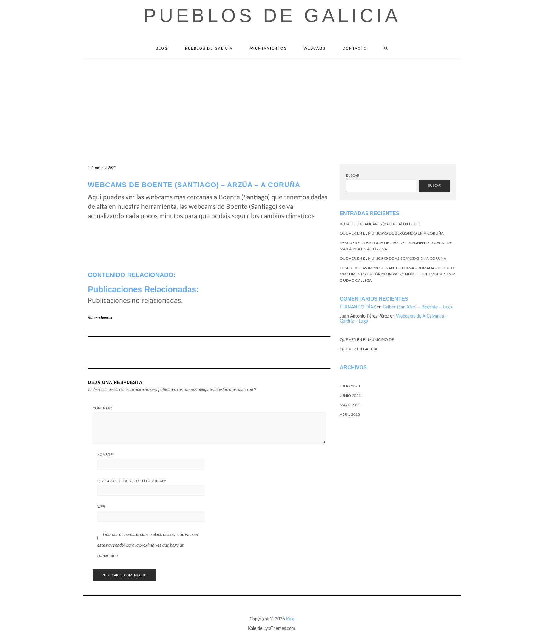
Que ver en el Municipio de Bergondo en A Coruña (392, 233)
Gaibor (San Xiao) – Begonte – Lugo (417, 307)
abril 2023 (350, 414)
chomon (105, 318)
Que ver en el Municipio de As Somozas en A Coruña (393, 258)
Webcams (315, 48)
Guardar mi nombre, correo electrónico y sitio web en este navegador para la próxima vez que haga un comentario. (147, 545)
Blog (162, 48)
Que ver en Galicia (358, 349)
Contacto (355, 48)
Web (101, 506)
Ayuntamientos (268, 48)
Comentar (102, 408)
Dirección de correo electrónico (131, 481)
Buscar (352, 175)
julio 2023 (350, 386)
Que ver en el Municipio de (367, 340)
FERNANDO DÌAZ (358, 307)
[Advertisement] (272, 106)
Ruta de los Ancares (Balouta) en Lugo (380, 224)
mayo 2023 (350, 405)
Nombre (105, 455)
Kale (290, 619)
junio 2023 (350, 395)
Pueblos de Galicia (272, 15)
